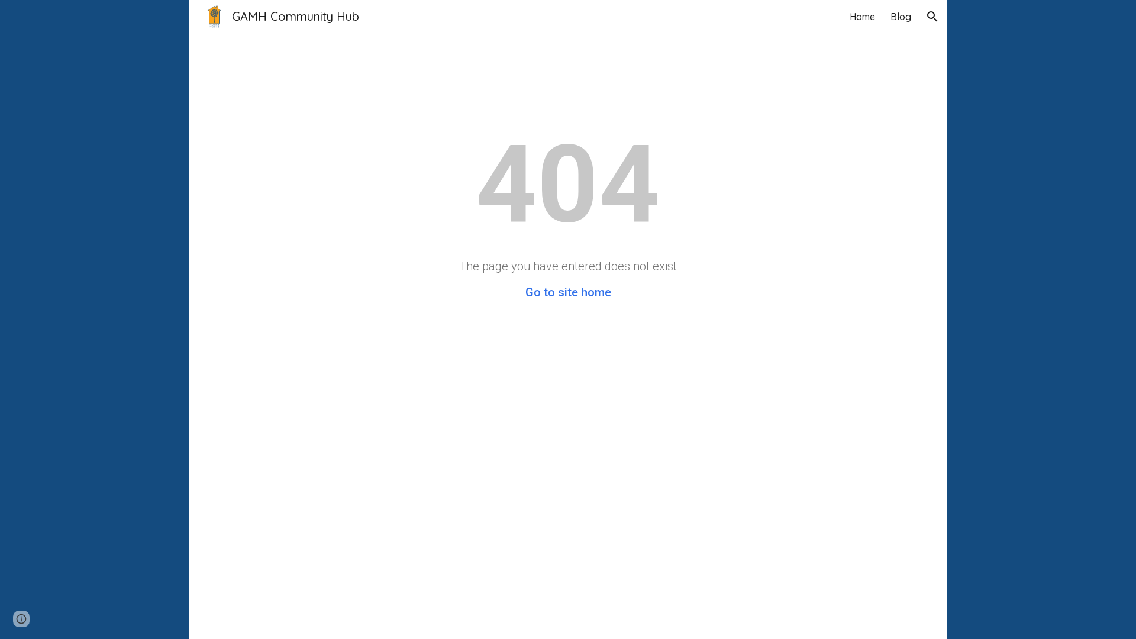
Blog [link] (900, 16)
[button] (932, 16)
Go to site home (568, 292)
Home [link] (862, 16)
